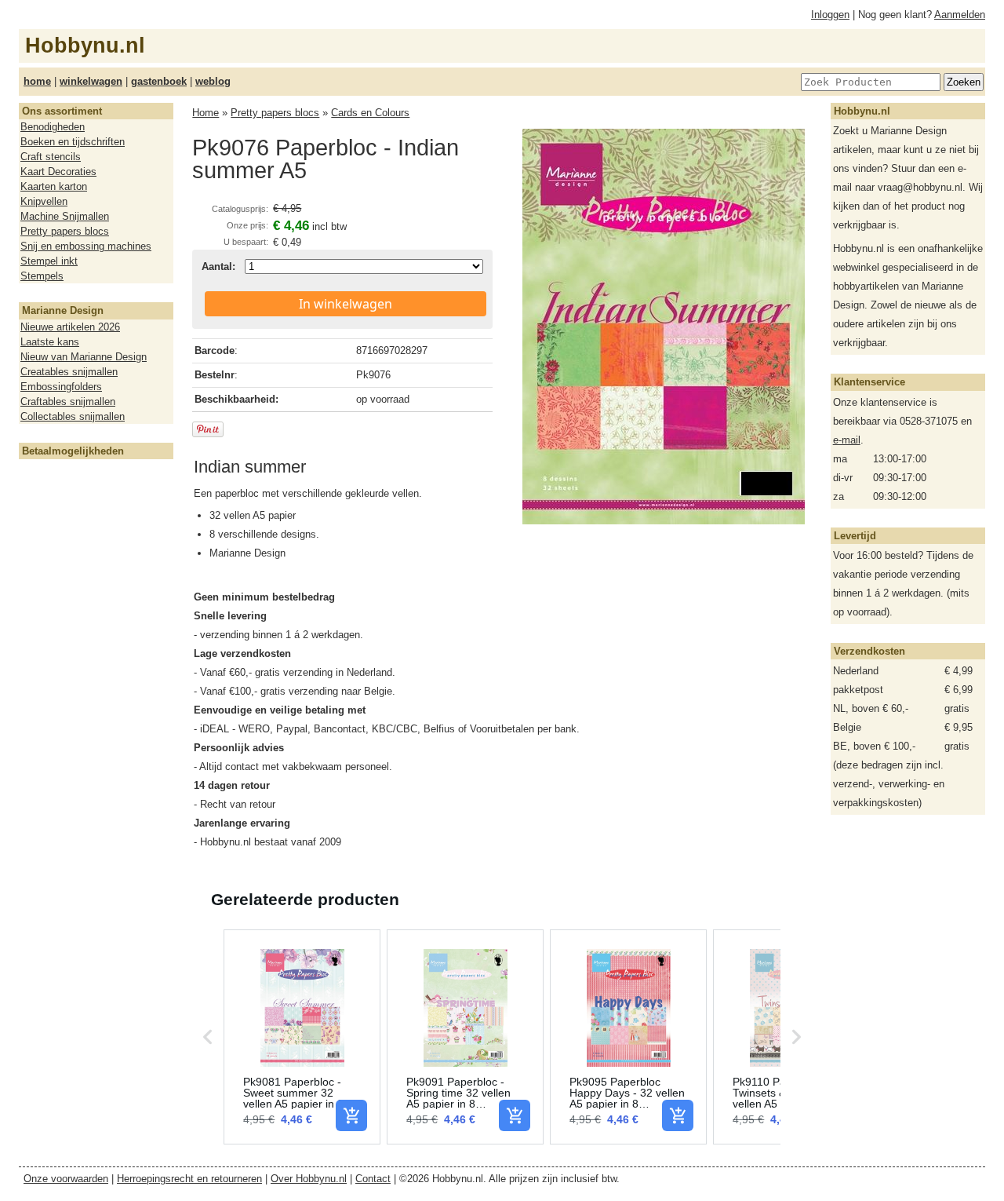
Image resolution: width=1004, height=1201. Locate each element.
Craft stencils (50, 156)
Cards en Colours (370, 113)
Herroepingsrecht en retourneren (189, 1179)
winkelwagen (91, 81)
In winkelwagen (345, 303)
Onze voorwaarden (66, 1179)
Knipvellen (43, 201)
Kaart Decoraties (58, 171)
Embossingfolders (61, 386)
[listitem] (302, 1036)
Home (205, 113)
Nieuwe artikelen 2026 (70, 327)
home (37, 81)
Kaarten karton (53, 186)
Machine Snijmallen (64, 216)
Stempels (42, 276)
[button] (208, 1037)
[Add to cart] (351, 1115)
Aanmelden (959, 14)
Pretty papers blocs (64, 231)
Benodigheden (52, 127)
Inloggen (830, 14)
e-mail (846, 440)
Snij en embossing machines (85, 246)
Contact (373, 1179)
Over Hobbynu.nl (309, 1179)
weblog (213, 81)
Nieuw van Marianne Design (83, 357)
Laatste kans (49, 342)
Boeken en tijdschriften (72, 142)
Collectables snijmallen (72, 416)
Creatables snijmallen (69, 372)
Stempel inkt (49, 261)
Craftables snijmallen (67, 401)
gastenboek (159, 81)
